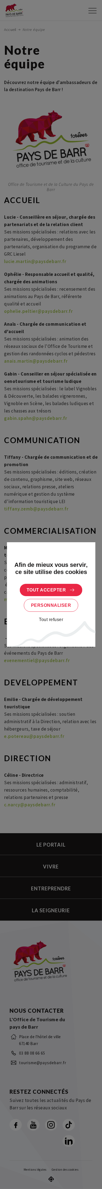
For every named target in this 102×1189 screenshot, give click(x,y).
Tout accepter (46, 590)
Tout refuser (51, 619)
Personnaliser (51, 605)
